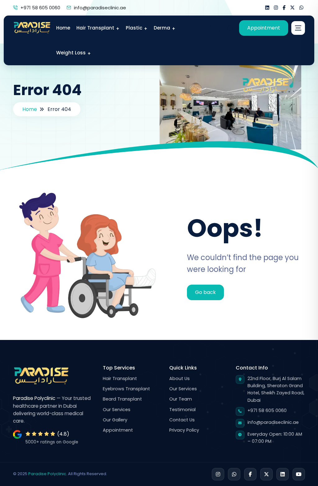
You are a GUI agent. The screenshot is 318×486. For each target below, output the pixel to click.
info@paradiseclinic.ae (100, 7)
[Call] (214, 28)
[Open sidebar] (298, 28)
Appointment (263, 27)
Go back (205, 292)
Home (29, 109)
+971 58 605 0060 (40, 7)
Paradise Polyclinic (47, 474)
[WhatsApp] (230, 28)
